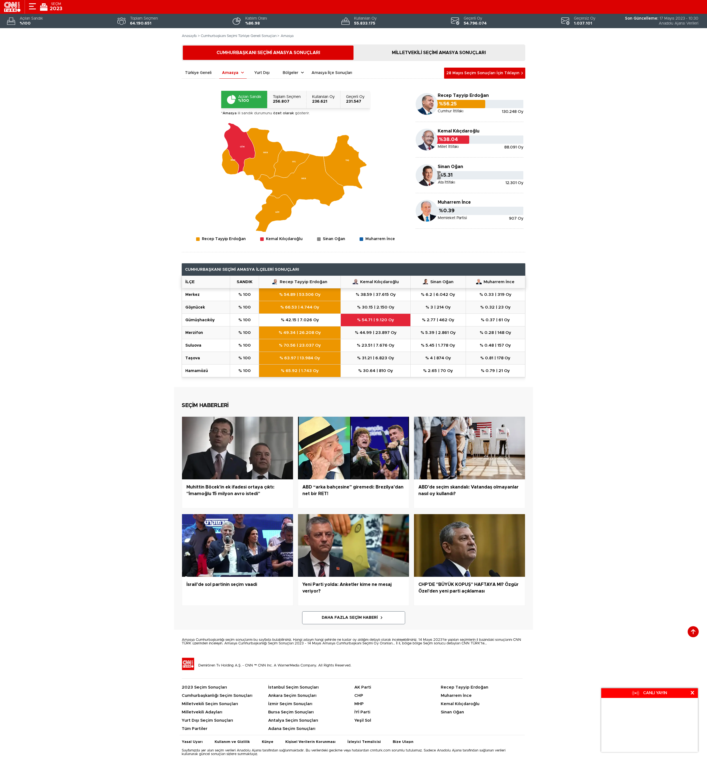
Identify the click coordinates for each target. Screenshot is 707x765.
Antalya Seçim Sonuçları (293, 720)
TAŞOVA (192, 358)
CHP (358, 696)
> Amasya (285, 36)
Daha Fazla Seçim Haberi (350, 618)
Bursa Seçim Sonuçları (291, 712)
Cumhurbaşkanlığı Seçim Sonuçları (217, 696)
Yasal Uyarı (192, 742)
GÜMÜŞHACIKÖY (200, 320)
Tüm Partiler (194, 729)
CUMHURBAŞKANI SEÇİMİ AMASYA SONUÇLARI (268, 53)
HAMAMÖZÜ (196, 371)
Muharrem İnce (454, 202)
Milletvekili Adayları (202, 712)
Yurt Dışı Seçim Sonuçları (207, 720)
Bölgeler (290, 73)
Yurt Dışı (262, 73)
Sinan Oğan (450, 166)
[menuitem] (230, 162)
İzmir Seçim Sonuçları (290, 704)
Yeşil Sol (362, 720)
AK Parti (362, 687)
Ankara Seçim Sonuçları (292, 696)
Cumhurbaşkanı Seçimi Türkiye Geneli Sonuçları (238, 36)
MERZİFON (194, 333)
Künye (267, 742)
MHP (359, 704)
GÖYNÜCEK (195, 307)
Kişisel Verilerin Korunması (310, 742)
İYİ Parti (362, 712)
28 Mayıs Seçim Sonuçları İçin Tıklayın (482, 73)
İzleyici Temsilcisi (364, 742)
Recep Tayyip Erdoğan (463, 95)
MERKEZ (192, 295)
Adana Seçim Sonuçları (291, 729)
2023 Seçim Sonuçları (204, 687)
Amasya (230, 73)
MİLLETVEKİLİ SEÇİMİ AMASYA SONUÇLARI (439, 53)
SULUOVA (193, 345)
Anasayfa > (191, 36)
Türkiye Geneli (198, 73)
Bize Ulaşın (403, 742)
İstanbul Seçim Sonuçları (293, 687)
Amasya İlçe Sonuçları (332, 73)
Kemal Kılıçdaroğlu (458, 131)
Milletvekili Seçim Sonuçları (210, 704)
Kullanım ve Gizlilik (232, 742)
